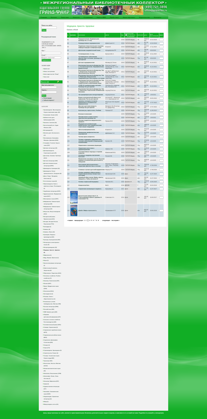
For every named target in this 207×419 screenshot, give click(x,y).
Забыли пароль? (48, 100)
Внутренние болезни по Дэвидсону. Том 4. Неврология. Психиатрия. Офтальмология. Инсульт (91, 72)
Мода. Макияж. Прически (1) (51, 257)
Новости (76, 17)
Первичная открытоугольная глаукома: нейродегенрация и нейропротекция (91, 46)
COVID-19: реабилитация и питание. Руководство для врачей (89, 86)
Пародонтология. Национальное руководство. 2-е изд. (88, 39)
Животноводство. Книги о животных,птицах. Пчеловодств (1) (52, 186)
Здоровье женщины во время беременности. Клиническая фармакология (87, 102)
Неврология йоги (83, 185)
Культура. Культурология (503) (52, 239)
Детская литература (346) (51, 160)
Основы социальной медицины (88, 181)
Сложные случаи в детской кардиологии (91, 169)
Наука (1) (46, 260)
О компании (88, 17)
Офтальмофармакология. (86, 129)
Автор (107, 35)
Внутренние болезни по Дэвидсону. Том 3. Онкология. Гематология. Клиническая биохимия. (91, 90)
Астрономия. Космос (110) (51, 115)
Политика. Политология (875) (51, 280)
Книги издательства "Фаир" (51, 74)
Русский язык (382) (49, 309)
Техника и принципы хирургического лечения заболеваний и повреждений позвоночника (90, 141)
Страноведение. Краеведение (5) (52, 350)
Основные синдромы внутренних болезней (89, 156)
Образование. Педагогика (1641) (52, 273)
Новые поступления (49, 71)
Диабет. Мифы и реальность (87, 210)
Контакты (157, 17)
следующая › (106, 220)
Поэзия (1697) (47, 283)
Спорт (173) (47, 347)
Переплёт (140, 35)
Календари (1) (47, 226)
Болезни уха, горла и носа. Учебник (89, 110)
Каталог (54, 17)
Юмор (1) (46, 401)
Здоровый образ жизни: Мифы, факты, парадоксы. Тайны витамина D (90, 178)
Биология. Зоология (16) (50, 122)
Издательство (144, 17)
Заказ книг (65, 17)
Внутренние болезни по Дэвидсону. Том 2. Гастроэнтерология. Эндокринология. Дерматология (91, 67)
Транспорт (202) (48, 360)
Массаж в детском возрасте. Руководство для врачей (87, 106)
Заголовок (81, 35)
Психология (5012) (49, 291)
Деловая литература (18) (50, 148)
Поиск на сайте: (47, 25)
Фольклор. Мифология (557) (51, 381)
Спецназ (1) (47, 345)
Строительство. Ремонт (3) (51, 353)
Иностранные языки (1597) (51, 198)
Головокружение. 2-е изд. (86, 54)
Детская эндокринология (86, 62)
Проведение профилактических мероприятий (88, 133)
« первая (70, 220)
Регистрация (47, 98)
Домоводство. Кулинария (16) (52, 168)
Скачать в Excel (72, 30)
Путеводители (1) (48, 293)
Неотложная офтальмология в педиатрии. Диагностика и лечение (89, 165)
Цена (145, 35)
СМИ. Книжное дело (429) (50, 312)
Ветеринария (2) (48, 130)
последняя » (115, 220)
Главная (44, 17)
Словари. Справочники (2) (51, 327)
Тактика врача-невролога (86, 137)
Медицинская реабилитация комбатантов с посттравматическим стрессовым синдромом (90, 125)
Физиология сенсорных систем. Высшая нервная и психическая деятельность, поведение (91, 160)
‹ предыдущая (78, 220)
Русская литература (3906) (51, 306)
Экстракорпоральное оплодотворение (90, 94)
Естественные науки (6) (50, 181)
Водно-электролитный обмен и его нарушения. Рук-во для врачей (89, 98)
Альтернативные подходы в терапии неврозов (90, 152)
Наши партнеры (129, 17)
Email (44, 55)
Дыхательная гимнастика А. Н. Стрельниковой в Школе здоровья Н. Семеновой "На (90, 197)
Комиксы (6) (47, 229)
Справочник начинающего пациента (89, 189)
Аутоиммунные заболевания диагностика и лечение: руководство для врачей (90, 58)
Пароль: (45, 90)
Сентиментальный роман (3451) (52, 324)
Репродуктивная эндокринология (89, 43)
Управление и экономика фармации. (90, 145)
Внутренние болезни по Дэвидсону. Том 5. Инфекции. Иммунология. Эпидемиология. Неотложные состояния (91, 77)
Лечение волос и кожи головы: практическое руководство (88, 117)
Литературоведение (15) (50, 247)
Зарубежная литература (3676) (52, 191)
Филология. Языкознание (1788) (52, 373)
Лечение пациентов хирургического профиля (89, 121)
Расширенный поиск (49, 37)
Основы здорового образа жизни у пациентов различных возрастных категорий (89, 174)
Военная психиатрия (85, 114)
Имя (43, 50)
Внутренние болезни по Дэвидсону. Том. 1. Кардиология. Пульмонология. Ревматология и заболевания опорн (91, 82)
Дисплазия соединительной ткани (89, 50)
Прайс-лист (114, 17)
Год (122, 35)
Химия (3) (46, 383)
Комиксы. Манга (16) (49, 232)
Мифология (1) (47, 255)
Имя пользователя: (48, 85)
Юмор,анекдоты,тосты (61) (51, 404)
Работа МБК (101, 17)
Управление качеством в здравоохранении (86, 148)
